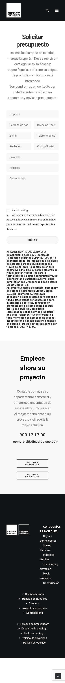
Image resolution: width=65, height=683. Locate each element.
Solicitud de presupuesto (34, 624)
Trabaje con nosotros (34, 598)
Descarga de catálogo (34, 628)
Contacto (34, 603)
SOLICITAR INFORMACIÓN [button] (32, 463)
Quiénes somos (34, 594)
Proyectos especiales (34, 608)
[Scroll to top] (58, 676)
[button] (56, 10)
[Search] (45, 10)
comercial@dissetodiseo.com (35, 441)
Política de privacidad (34, 638)
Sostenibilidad (34, 612)
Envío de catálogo (34, 633)
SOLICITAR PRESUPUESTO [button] (32, 476)
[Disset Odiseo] (13, 10)
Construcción (51, 583)
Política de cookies (34, 642)
